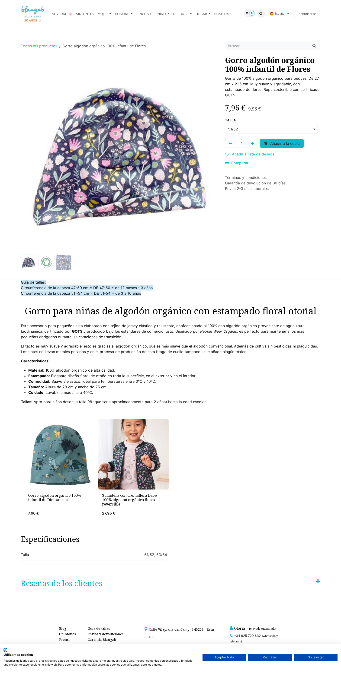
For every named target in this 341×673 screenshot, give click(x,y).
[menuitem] (62, 13)
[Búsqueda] (314, 45)
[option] (170, 469)
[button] (261, 13)
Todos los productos (39, 46)
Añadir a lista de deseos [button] (252, 154)
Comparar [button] (239, 163)
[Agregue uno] (252, 143)
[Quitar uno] (230, 143)
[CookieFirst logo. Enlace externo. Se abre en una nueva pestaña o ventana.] (5, 650)
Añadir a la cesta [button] (284, 143)
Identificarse (307, 14)
